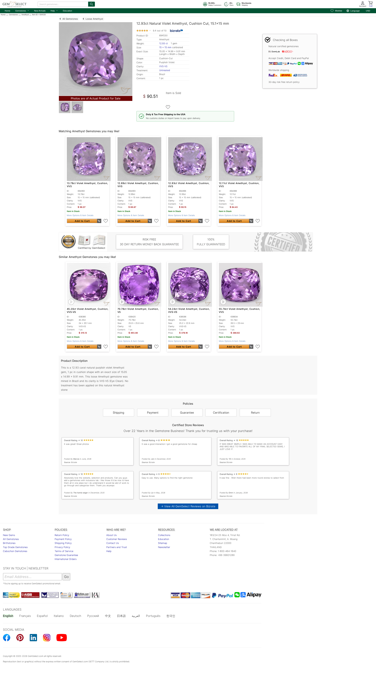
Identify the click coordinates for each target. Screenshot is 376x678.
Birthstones (9, 543)
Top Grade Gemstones (15, 547)
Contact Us (112, 543)
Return (255, 412)
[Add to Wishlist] (168, 107)
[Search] (91, 4)
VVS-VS (163, 66)
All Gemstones (11, 539)
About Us (111, 535)
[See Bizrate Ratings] (176, 30)
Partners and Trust (116, 547)
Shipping (118, 412)
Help (54, 10)
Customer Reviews (116, 539)
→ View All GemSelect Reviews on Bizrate (188, 506)
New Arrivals (40, 11)
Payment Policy (63, 539)
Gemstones (22, 10)
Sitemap (162, 543)
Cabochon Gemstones (15, 551)
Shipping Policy (63, 543)
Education (67, 11)
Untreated (164, 70)
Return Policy (62, 535)
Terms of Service (64, 551)
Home (7, 11)
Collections (164, 535)
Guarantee (187, 412)
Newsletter (164, 547)
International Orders (66, 559)
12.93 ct (164, 43)
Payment (152, 412)
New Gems (9, 535)
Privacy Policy (62, 547)
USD (368, 11)
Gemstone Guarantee (66, 555)
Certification (221, 412)
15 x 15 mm (165, 47)
